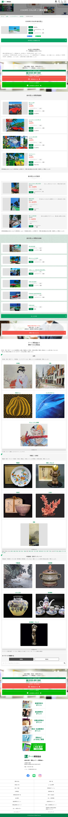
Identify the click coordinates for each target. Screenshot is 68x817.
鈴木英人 (36, 27)
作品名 (46, 659)
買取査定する (34, 79)
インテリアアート (38, 29)
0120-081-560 (30, 766)
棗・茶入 (44, 551)
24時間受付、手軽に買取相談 (34, 76)
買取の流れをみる (34, 333)
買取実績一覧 (51, 791)
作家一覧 (51, 781)
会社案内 (17, 798)
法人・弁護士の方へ (17, 808)
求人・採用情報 (51, 798)
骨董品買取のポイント (17, 804)
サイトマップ (51, 812)
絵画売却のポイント (51, 801)
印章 (4, 552)
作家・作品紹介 (51, 794)
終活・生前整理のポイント (51, 804)
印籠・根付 (18, 551)
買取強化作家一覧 (17, 794)
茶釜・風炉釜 (39, 551)
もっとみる (34, 316)
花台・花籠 (23, 551)
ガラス (62, 551)
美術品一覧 (17, 784)
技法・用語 (17, 788)
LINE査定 (17, 791)
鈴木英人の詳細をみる (34, 40)
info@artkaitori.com (32, 769)
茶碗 (30, 551)
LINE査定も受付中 (34, 85)
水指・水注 (33, 551)
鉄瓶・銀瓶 (13, 551)
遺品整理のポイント (17, 801)
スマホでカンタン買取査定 (34, 82)
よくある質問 (51, 784)
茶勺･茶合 (56, 551)
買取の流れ (17, 781)
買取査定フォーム (51, 788)
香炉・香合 (49, 551)
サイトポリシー (17, 812)
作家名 (21, 659)
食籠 (60, 551)
